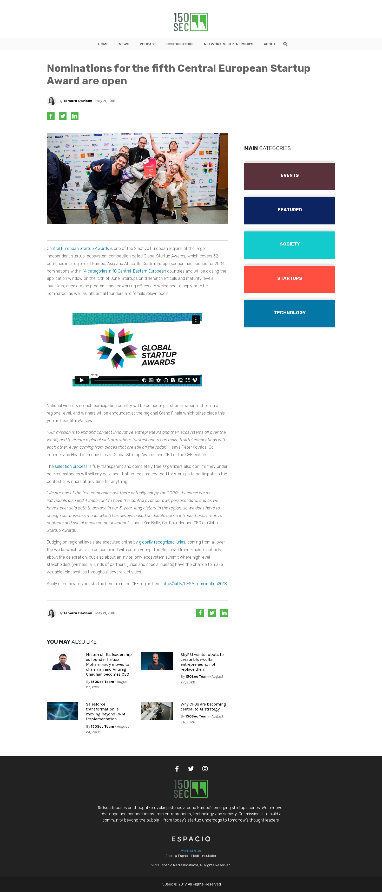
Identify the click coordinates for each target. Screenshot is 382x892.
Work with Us (191, 851)
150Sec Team (102, 682)
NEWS (124, 44)
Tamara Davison (77, 101)
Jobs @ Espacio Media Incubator (191, 856)
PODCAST (148, 44)
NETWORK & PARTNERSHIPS (228, 44)
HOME (103, 44)
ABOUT (270, 44)
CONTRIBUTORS (180, 44)
